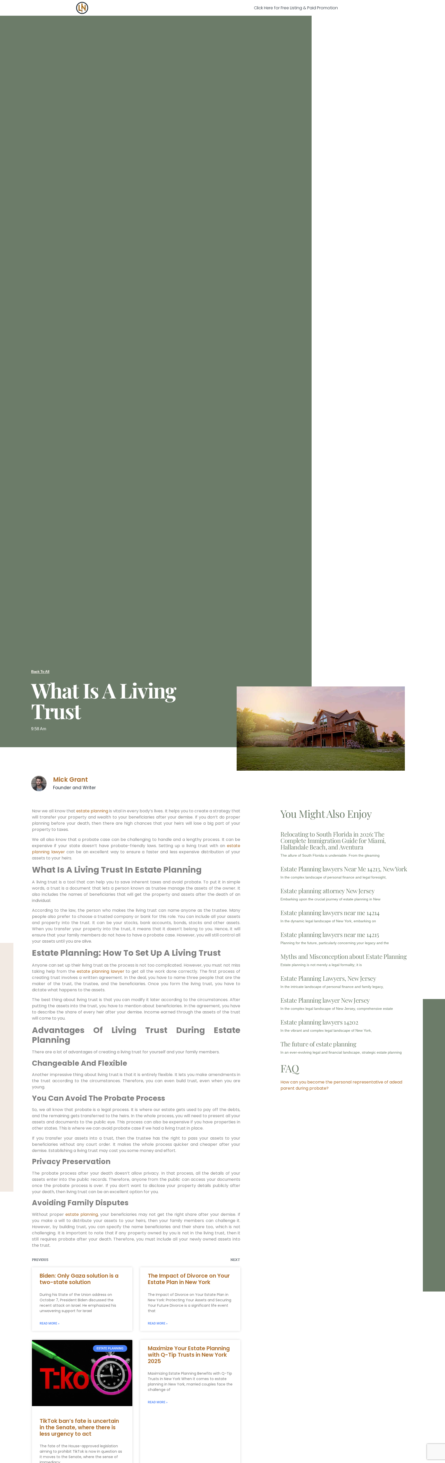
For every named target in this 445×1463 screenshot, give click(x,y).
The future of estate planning (318, 1044)
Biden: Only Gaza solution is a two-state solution (79, 1279)
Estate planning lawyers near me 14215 (329, 934)
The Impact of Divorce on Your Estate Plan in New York (189, 1279)
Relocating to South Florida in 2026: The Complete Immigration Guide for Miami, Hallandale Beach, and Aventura (333, 840)
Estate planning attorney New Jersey (327, 891)
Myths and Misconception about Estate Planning (343, 956)
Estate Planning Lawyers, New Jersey (328, 978)
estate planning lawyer (100, 971)
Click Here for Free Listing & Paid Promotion (296, 8)
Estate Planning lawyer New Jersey (325, 1000)
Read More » (49, 1323)
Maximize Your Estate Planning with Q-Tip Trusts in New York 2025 (189, 1355)
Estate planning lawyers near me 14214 (330, 912)
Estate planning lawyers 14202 (319, 1022)
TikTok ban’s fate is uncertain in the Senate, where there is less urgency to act (79, 1427)
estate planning (92, 811)
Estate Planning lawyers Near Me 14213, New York (343, 869)
